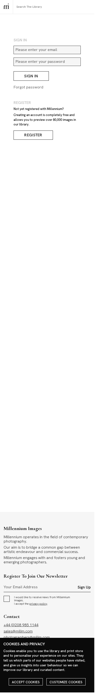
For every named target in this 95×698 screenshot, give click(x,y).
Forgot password (28, 87)
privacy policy (38, 604)
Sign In (31, 76)
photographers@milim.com (27, 637)
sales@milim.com (18, 631)
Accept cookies (26, 682)
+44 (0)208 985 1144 (21, 624)
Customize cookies (66, 682)
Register (33, 135)
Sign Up (84, 587)
